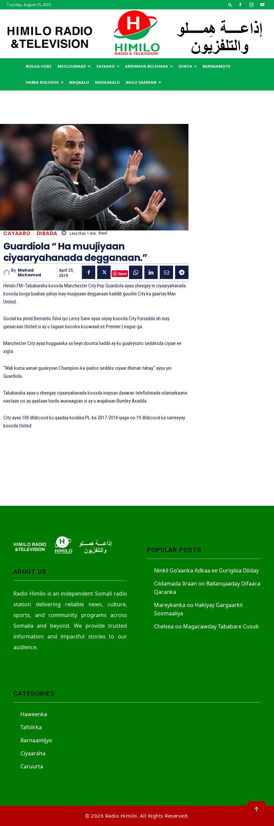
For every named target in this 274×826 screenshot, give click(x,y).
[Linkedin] (151, 272)
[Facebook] (240, 4)
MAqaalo (79, 82)
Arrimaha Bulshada (146, 66)
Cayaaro (105, 66)
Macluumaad (71, 66)
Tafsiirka (31, 727)
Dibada (47, 233)
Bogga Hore (38, 66)
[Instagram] (251, 4)
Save (122, 273)
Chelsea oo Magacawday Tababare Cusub (206, 626)
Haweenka (33, 714)
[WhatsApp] (135, 272)
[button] (230, 4)
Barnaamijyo (216, 66)
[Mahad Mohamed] (7, 272)
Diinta (185, 66)
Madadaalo (107, 82)
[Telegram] (181, 272)
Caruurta (31, 766)
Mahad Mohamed (29, 273)
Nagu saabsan (141, 82)
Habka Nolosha (42, 82)
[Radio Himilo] (137, 33)
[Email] (166, 272)
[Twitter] (104, 272)
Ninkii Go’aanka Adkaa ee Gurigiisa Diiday (206, 570)
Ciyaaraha (32, 753)
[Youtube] (262, 4)
